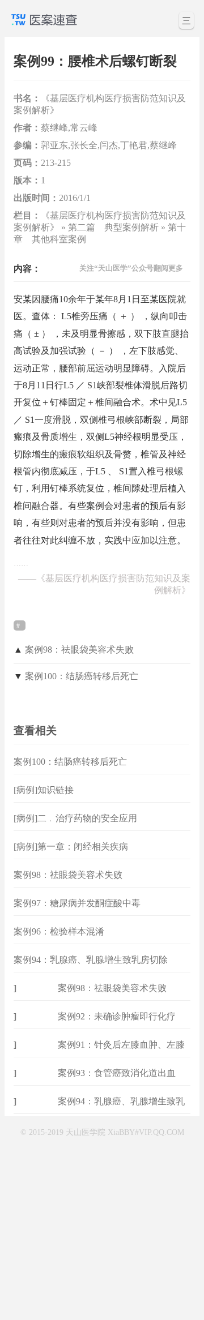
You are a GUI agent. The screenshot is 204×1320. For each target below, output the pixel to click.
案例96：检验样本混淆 (59, 931)
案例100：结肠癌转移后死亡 (81, 676)
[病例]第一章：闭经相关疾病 (71, 846)
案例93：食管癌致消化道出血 (117, 1073)
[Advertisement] (102, 1216)
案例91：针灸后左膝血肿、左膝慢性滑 (121, 1054)
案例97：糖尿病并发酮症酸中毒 (77, 903)
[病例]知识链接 (44, 790)
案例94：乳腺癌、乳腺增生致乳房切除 (91, 960)
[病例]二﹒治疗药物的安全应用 (75, 818)
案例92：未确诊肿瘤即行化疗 (117, 1016)
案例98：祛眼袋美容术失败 (79, 649)
